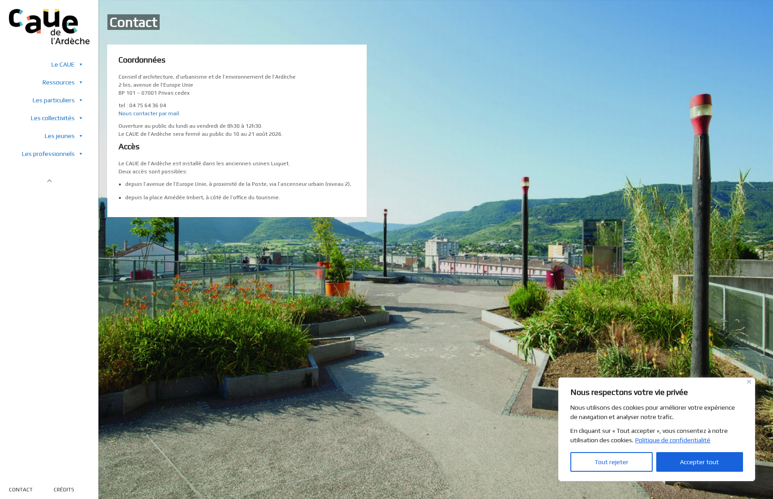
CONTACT (21, 489)
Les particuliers (54, 100)
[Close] (749, 382)
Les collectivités (53, 118)
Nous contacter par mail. (149, 113)
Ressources (58, 82)
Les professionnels (48, 153)
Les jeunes (60, 135)
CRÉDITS (64, 489)
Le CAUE (63, 64)
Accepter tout (699, 461)
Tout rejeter (612, 461)
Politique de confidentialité (672, 440)
